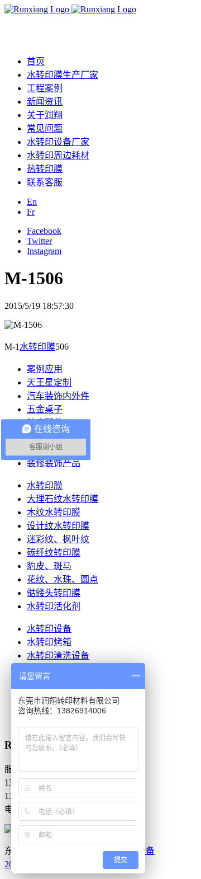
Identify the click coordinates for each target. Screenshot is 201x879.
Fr (31, 212)
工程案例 (45, 88)
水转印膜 (37, 346)
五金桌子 (45, 409)
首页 (36, 61)
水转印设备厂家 (58, 142)
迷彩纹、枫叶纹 (58, 539)
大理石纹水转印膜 (62, 499)
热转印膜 (45, 168)
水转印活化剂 (53, 606)
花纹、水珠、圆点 (62, 579)
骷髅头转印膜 (53, 593)
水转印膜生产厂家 (62, 74)
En (32, 201)
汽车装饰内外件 (58, 396)
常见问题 (45, 128)
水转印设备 (49, 628)
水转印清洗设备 (58, 655)
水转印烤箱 (49, 642)
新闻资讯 (45, 101)
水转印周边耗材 (58, 155)
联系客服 (45, 182)
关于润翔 (45, 115)
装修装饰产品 (53, 463)
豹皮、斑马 (49, 566)
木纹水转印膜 (53, 512)
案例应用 (45, 369)
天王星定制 (49, 382)
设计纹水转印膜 (58, 525)
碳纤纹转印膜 (53, 552)
